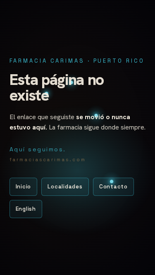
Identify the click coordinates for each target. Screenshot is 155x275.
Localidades (65, 186)
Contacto (113, 186)
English (26, 208)
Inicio (23, 186)
